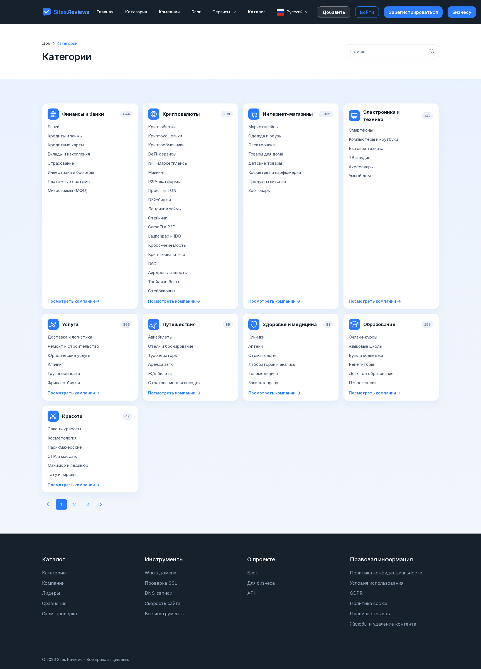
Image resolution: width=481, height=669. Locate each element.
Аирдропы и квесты (168, 272)
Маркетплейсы (263, 126)
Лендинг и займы (164, 208)
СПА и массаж (62, 456)
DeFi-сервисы (162, 154)
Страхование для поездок (174, 382)
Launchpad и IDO (164, 236)
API (251, 593)
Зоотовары (259, 190)
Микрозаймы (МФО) (68, 190)
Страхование (61, 163)
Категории (54, 573)
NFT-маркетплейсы (168, 163)
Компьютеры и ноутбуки (373, 139)
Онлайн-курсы (363, 337)
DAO (152, 263)
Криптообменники (166, 144)
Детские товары (265, 163)
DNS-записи (158, 593)
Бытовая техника (366, 148)
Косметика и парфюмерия (274, 172)
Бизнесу (461, 12)
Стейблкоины (161, 290)
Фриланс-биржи (64, 382)
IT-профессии (363, 382)
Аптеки (255, 346)
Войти (367, 12)
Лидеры (51, 593)
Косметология (62, 438)
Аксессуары (361, 166)
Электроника (261, 144)
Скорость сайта (162, 603)
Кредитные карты (66, 144)
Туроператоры (163, 355)
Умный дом (360, 175)
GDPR (356, 593)
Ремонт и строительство (73, 346)
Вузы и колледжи (366, 355)
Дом (46, 43)
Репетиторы (361, 364)
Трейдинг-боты (163, 281)
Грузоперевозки (64, 373)
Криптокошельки (165, 136)
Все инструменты (165, 613)
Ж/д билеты (160, 373)
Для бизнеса (261, 583)
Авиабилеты (160, 337)
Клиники (256, 337)
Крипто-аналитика (166, 254)
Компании (53, 583)
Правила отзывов (370, 613)
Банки (53, 126)
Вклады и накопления (69, 154)
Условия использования (376, 583)
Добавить (333, 12)
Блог (252, 573)
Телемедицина (263, 373)
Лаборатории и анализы (272, 364)
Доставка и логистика (70, 337)
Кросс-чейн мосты (167, 245)
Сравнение (54, 603)
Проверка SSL (161, 583)
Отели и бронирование (170, 346)
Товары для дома (265, 154)
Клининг (55, 364)
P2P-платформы (164, 181)
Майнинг (156, 172)
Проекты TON (162, 190)
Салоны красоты (64, 428)
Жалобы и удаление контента (383, 624)
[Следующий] (100, 504)
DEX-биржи (159, 199)
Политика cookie (368, 603)
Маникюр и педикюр (68, 465)
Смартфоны (361, 130)
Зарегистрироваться (413, 12)
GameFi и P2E (161, 226)
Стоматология (263, 355)
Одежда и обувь (264, 136)
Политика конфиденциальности (386, 573)
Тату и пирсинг (62, 474)
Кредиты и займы (65, 136)
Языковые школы (365, 346)
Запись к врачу (263, 382)
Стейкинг (157, 218)
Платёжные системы (69, 181)
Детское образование (371, 373)
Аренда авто (161, 364)
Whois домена (160, 573)
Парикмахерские (65, 447)
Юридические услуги (69, 355)
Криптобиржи (162, 126)
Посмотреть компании (71, 301)
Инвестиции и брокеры (71, 172)
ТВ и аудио (359, 157)
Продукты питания (267, 181)
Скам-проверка (59, 613)
